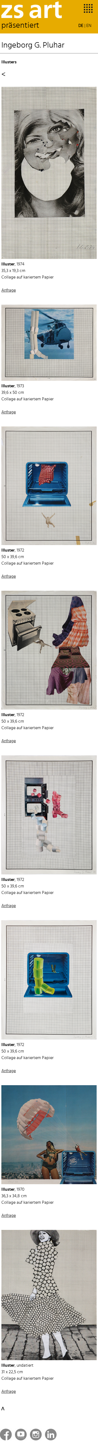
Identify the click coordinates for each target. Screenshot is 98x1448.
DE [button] (80, 25)
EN (88, 25)
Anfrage (8, 290)
